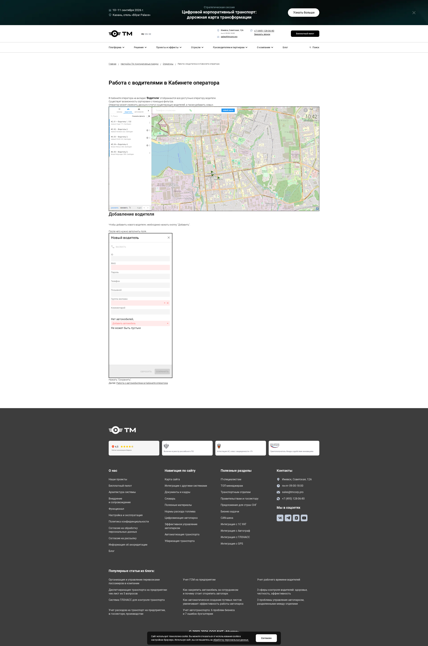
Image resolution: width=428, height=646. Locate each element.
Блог (285, 47)
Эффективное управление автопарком (181, 526)
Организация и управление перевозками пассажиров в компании (134, 581)
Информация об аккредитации (128, 544)
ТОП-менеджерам (232, 485)
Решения (139, 47)
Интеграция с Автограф (235, 530)
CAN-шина (227, 517)
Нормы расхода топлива (180, 511)
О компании (263, 47)
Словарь (170, 498)
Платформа (115, 47)
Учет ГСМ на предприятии (199, 579)
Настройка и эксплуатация (126, 515)
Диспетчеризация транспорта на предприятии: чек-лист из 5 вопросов (138, 591)
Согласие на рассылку (123, 538)
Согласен (266, 638)
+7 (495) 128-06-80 (264, 30)
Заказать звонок (262, 34)
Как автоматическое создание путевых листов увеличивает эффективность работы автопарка (213, 601)
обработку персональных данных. (231, 639)
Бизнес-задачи (230, 511)
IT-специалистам (231, 479)
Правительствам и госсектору (239, 498)
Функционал (116, 508)
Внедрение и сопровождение (120, 500)
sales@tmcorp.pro (292, 492)
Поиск (315, 47)
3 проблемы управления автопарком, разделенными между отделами (280, 601)
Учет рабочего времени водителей (278, 579)
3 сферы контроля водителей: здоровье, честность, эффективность (282, 591)
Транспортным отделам (236, 492)
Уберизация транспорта (180, 541)
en (146, 34)
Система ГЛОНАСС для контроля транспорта (137, 599)
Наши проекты (118, 479)
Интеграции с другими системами (186, 485)
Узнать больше (304, 12)
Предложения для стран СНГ (239, 505)
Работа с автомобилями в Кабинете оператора (142, 383)
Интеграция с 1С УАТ (233, 524)
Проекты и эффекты (167, 47)
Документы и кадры (177, 492)
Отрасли (195, 47)
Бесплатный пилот (305, 33)
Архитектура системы (122, 492)
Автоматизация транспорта (182, 534)
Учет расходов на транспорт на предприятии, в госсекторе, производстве (137, 612)
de (150, 34)
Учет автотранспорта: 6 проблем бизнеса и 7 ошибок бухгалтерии (209, 612)
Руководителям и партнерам (228, 47)
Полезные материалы (178, 505)
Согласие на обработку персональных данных (123, 529)
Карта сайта (172, 479)
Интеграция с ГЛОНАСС (235, 537)
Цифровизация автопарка (181, 517)
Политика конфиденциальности (129, 521)
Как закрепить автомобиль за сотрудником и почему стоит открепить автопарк (210, 591)
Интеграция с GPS (232, 543)
